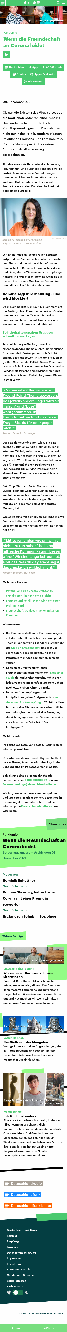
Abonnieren (35, 81)
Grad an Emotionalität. (25, 647)
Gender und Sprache (20, 1275)
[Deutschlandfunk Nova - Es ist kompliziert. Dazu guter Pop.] (3, 3)
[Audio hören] (6, 54)
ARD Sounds (54, 67)
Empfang (13, 1241)
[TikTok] (25, 2)
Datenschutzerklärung (21, 1252)
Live (17, 1327)
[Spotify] (34, 2)
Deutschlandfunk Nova (22, 1230)
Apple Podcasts (44, 74)
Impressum (14, 1258)
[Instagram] (29, 2)
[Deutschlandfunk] (39, 2)
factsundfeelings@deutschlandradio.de (29, 784)
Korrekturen (15, 1263)
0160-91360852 (36, 780)
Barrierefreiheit (16, 1280)
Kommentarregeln (19, 1269)
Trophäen (13, 1246)
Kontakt (12, 1235)
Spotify (21, 74)
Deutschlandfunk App (23, 67)
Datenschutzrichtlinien (36, 806)
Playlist (50, 1327)
